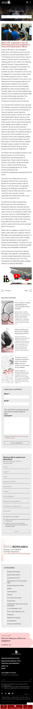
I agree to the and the (17, 437)
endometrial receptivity (17, 172)
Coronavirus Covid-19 (13, 578)
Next (26, 290)
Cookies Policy (5, 697)
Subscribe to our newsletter (12, 516)
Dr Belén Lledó (6, 144)
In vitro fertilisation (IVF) (14, 608)
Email (6, 401)
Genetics (9, 594)
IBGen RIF (24, 107)
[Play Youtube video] (16, 275)
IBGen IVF (25, 242)
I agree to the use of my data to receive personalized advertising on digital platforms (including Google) (16, 525)
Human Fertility (19, 89)
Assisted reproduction (13, 575)
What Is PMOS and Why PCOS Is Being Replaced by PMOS (22, 331)
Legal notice (15, 697)
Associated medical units (11, 661)
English (26, 694)
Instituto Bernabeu (6, 2)
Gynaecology (11, 601)
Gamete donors (12, 591)
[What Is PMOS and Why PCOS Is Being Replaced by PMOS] (7, 340)
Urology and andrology (14, 624)
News (3, 668)
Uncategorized (11, 621)
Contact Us (6, 645)
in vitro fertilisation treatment (17, 247)
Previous (8, 290)
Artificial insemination (13, 572)
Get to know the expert (14, 598)
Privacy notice (24, 697)
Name (6, 394)
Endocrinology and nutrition (15, 585)
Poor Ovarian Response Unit (15, 611)
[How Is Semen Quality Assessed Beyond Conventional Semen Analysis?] (7, 312)
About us (4, 666)
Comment (8, 416)
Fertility (9, 588)
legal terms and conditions (19, 436)
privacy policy (11, 438)
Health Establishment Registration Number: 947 (16, 699)
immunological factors (13, 167)
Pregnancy (10, 614)
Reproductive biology (13, 617)
